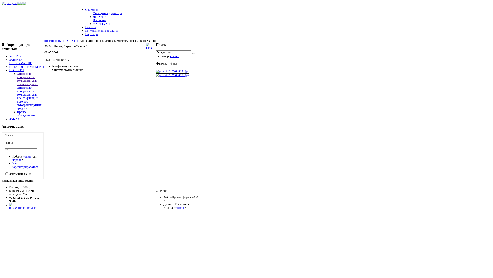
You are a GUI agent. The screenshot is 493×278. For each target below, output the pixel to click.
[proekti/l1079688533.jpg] (172, 71)
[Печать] (150, 47)
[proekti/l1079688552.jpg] (172, 75)
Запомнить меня (19, 173)
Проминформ (53, 40)
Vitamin (180, 207)
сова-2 (174, 56)
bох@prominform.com (23, 207)
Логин (9, 135)
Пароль (9, 142)
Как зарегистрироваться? (25, 165)
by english (11, 3)
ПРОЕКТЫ (70, 40)
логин (27, 156)
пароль (16, 160)
